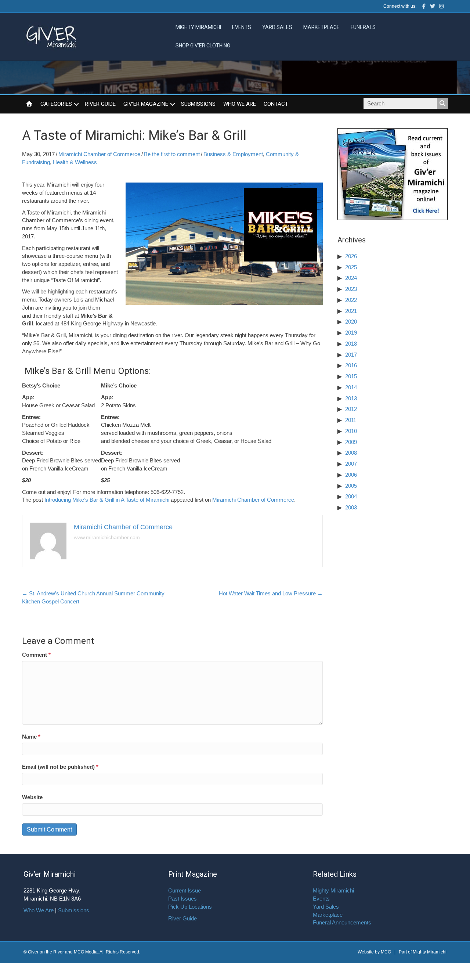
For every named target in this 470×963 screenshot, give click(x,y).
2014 (351, 387)
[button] (76, 104)
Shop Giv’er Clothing (203, 45)
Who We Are (239, 104)
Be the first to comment (172, 154)
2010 (351, 431)
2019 (351, 332)
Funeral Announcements (342, 922)
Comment (36, 655)
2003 (351, 507)
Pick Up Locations (190, 907)
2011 (350, 420)
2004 (351, 496)
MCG (386, 952)
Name (31, 736)
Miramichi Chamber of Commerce (99, 154)
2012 (351, 409)
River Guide (100, 104)
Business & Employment (233, 154)
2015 (351, 376)
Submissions (198, 104)
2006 (351, 475)
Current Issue (184, 890)
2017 (351, 354)
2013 (351, 398)
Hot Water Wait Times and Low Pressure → (271, 593)
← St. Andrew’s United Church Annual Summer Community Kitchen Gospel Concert (93, 597)
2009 (351, 442)
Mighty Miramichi (198, 27)
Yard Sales (277, 27)
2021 (351, 311)
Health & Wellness (75, 162)
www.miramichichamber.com (107, 537)
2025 (351, 267)
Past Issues (182, 898)
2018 (351, 343)
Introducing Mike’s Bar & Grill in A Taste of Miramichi (106, 500)
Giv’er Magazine (145, 104)
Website (32, 797)
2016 (351, 365)
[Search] (442, 103)
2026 (351, 256)
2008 (351, 453)
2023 (351, 289)
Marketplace (321, 27)
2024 (351, 278)
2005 (351, 486)
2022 (351, 300)
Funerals (363, 27)
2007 (351, 464)
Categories (56, 104)
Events (241, 27)
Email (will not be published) (60, 767)
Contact (276, 104)
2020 (351, 321)
